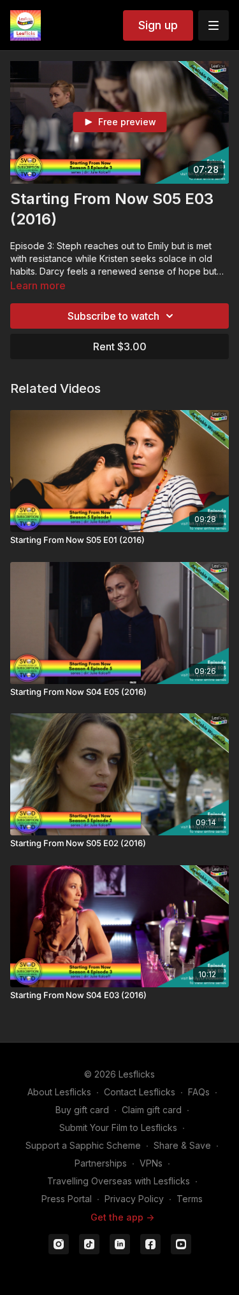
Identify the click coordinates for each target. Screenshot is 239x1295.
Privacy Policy (134, 1198)
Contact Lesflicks (139, 1091)
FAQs (199, 1091)
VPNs (151, 1163)
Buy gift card (82, 1109)
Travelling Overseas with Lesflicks (118, 1180)
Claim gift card (152, 1109)
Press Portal (66, 1198)
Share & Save (182, 1145)
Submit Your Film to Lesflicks (118, 1127)
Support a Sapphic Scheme (83, 1145)
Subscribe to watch (113, 316)
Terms (190, 1198)
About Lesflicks (59, 1091)
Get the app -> (122, 1217)
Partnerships (101, 1163)
